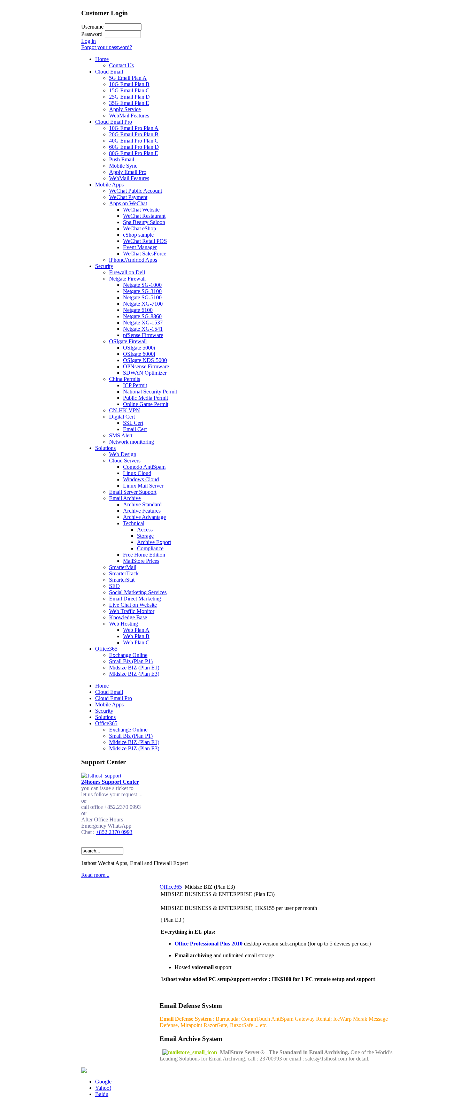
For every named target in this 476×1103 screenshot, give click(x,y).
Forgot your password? (106, 47)
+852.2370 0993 (114, 832)
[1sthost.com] (84, 1071)
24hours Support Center (110, 782)
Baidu (101, 1094)
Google (103, 1082)
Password (91, 34)
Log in (88, 41)
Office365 (171, 887)
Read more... (95, 875)
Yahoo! (103, 1088)
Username (92, 27)
